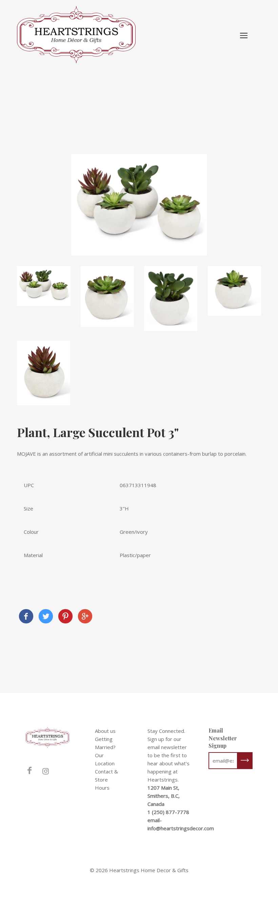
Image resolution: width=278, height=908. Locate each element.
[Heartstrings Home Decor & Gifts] (26, 617)
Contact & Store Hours (106, 779)
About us (105, 730)
